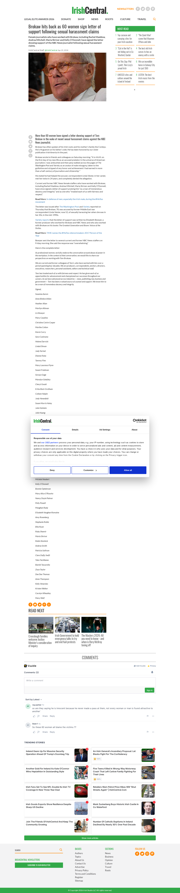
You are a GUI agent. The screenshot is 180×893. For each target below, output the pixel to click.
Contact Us (80, 863)
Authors (79, 853)
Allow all (128, 470)
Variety (86, 206)
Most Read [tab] (123, 29)
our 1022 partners (50, 442)
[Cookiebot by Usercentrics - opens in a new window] (134, 421)
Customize (88, 470)
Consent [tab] (46, 429)
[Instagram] (148, 9)
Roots (108, 870)
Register (79, 877)
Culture (108, 863)
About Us (79, 860)
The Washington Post (69, 206)
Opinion (109, 860)
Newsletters (125, 8)
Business (109, 856)
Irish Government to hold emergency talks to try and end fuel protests (67, 638)
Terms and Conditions (85, 873)
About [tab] (134, 429)
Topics (78, 856)
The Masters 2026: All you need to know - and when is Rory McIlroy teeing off (92, 640)
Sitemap (79, 880)
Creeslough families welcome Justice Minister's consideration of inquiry (40, 641)
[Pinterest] (153, 9)
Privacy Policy (82, 870)
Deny (52, 470)
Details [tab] (75, 429)
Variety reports (42, 219)
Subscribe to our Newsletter (39, 865)
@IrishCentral (51, 50)
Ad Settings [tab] (104, 429)
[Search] (154, 19)
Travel (108, 867)
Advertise (80, 867)
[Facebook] (138, 9)
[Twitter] (143, 9)
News (108, 853)
